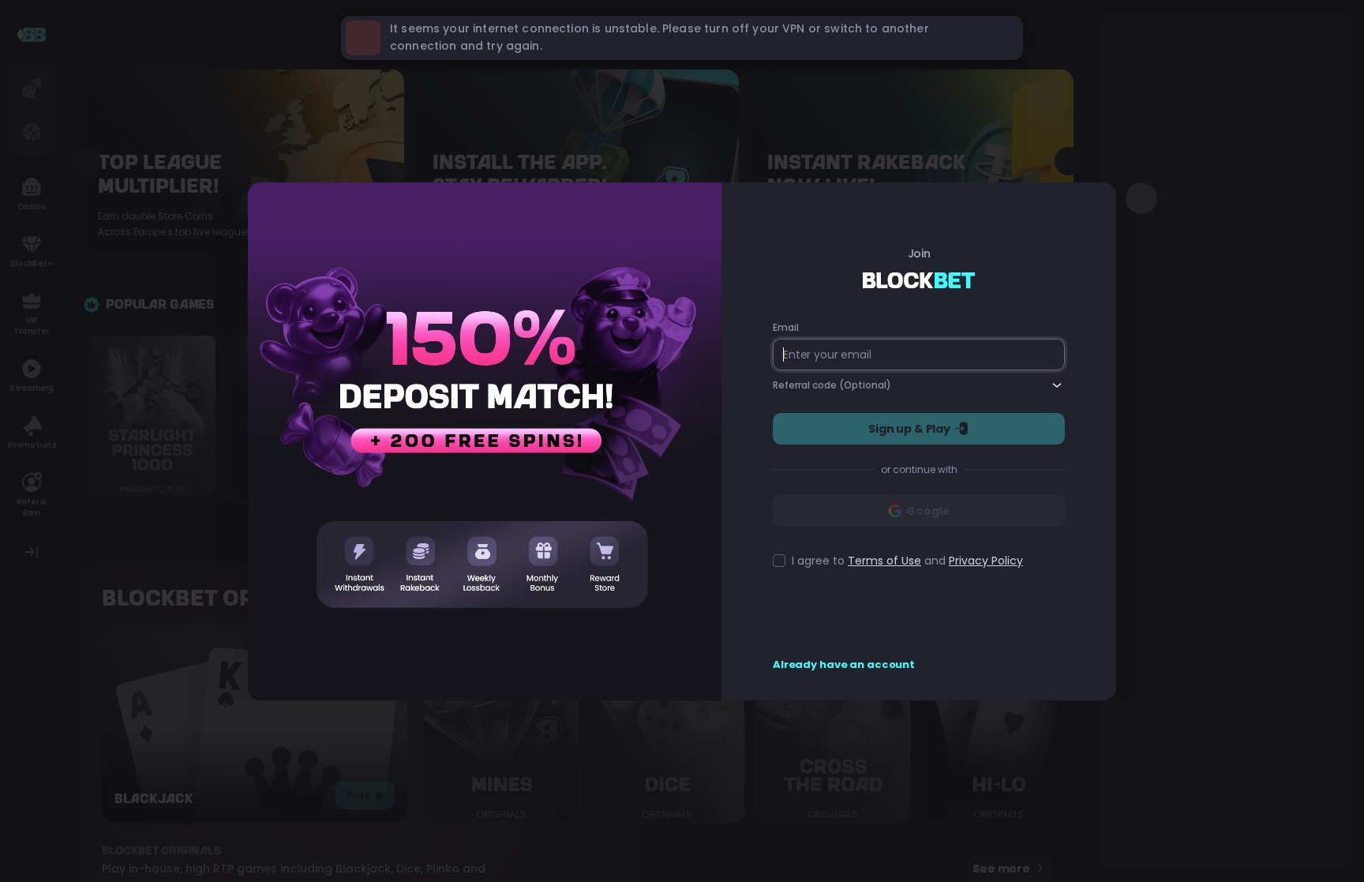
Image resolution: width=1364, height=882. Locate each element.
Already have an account (844, 665)
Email (785, 327)
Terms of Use (884, 561)
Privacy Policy (986, 561)
